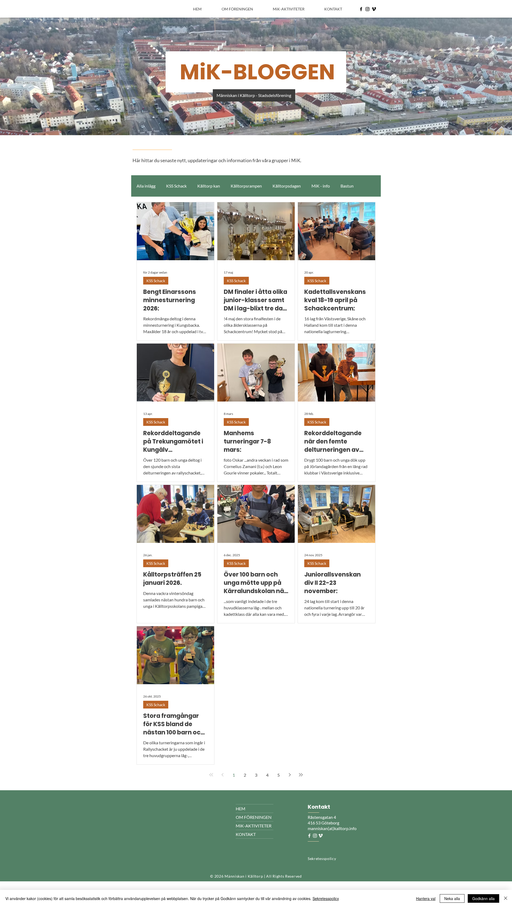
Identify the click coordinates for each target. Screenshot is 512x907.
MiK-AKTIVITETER (253, 825)
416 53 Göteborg (323, 822)
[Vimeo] (374, 9)
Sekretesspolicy (326, 898)
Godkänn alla (483, 898)
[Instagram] (367, 9)
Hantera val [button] (425, 898)
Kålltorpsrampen (246, 185)
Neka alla (452, 898)
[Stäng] (505, 898)
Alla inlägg (146, 185)
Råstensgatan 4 (322, 817)
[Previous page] (222, 775)
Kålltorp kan (208, 185)
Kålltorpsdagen (287, 185)
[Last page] (301, 775)
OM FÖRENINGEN (253, 817)
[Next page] (289, 775)
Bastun (347, 185)
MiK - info (320, 185)
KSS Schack (176, 185)
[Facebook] (361, 9)
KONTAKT (246, 834)
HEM (240, 808)
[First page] (211, 775)
